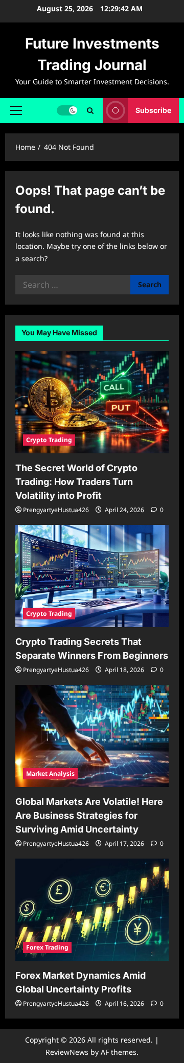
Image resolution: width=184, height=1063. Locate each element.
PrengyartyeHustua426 (56, 509)
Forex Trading (47, 947)
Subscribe (153, 110)
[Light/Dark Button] (67, 110)
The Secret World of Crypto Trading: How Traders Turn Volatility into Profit (76, 482)
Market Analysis (50, 773)
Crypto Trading (49, 439)
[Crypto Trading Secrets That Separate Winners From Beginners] (92, 576)
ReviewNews (66, 1052)
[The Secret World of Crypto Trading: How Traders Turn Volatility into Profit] (92, 402)
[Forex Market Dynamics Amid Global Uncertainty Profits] (92, 910)
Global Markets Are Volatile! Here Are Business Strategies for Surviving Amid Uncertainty (89, 815)
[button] (16, 110)
